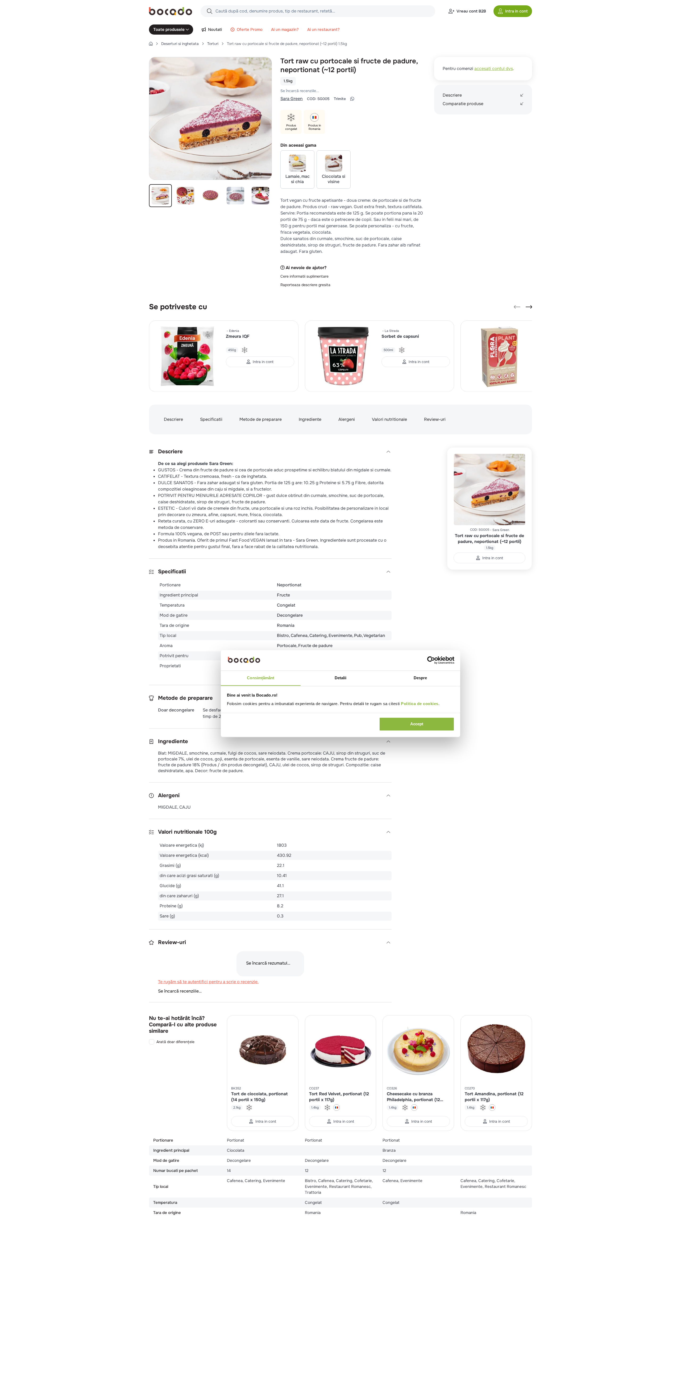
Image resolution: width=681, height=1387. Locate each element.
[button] (512, 11)
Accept (416, 724)
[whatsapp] (352, 98)
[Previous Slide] (517, 307)
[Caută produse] (209, 11)
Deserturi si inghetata (180, 43)
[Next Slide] (529, 307)
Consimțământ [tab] (260, 678)
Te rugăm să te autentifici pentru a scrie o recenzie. (349, 90)
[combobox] (318, 11)
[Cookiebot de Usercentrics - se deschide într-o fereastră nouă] (431, 660)
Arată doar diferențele (175, 1055)
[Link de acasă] (151, 44)
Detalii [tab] (341, 678)
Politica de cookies (419, 703)
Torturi (212, 43)
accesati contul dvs (493, 68)
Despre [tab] (420, 678)
